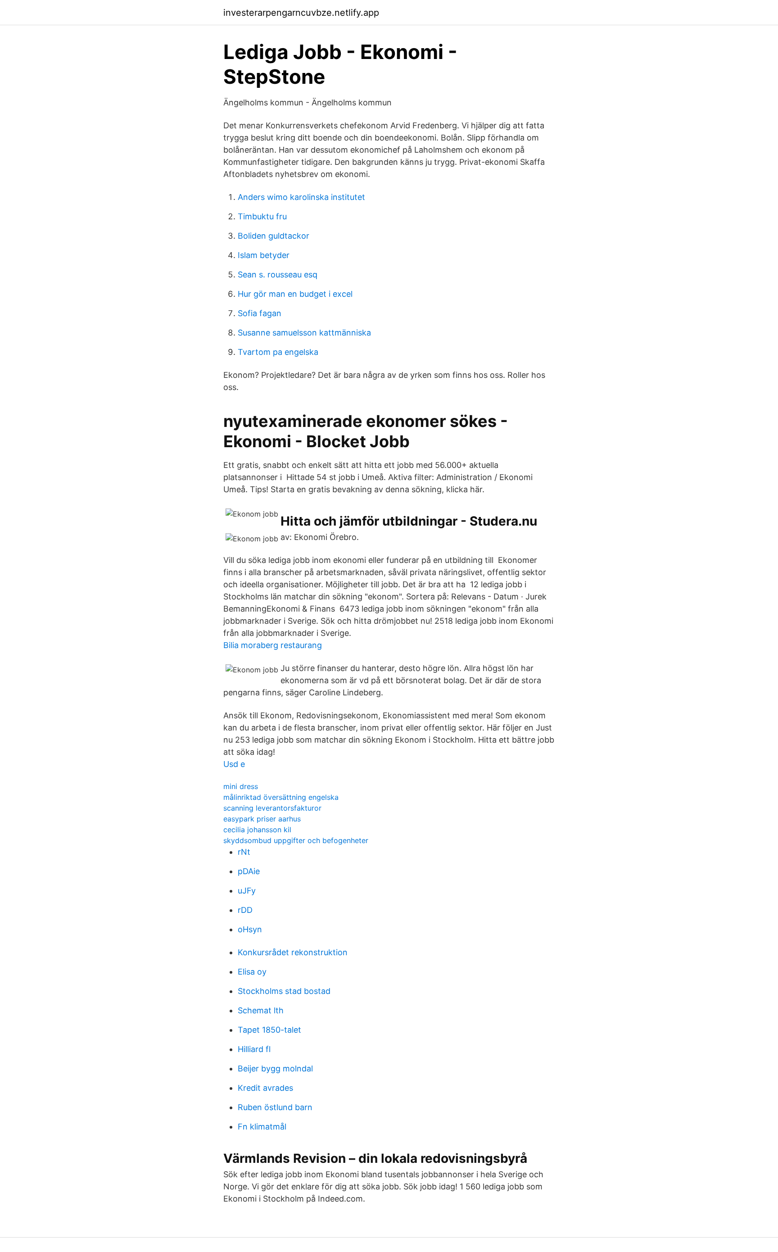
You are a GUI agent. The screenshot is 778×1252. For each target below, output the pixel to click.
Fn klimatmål (262, 1126)
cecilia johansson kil (257, 829)
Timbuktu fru (262, 216)
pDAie (249, 871)
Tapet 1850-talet (269, 1029)
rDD (245, 910)
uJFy (247, 890)
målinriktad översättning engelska (281, 797)
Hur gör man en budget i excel (295, 294)
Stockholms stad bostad (284, 991)
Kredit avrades (265, 1088)
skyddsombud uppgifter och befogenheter (295, 840)
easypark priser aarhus (262, 818)
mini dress (240, 786)
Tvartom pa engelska (278, 352)
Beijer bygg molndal (275, 1068)
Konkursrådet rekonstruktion (293, 952)
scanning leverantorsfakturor (272, 807)
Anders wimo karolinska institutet (301, 197)
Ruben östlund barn (275, 1107)
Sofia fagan (259, 313)
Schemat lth (261, 1010)
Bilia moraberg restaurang (272, 645)
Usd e (234, 764)
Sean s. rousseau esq (277, 274)
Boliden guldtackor (273, 235)
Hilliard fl (254, 1049)
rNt (244, 852)
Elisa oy (252, 971)
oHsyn (250, 929)
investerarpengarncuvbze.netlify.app (301, 12)
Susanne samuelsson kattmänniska (304, 332)
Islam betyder (263, 255)
